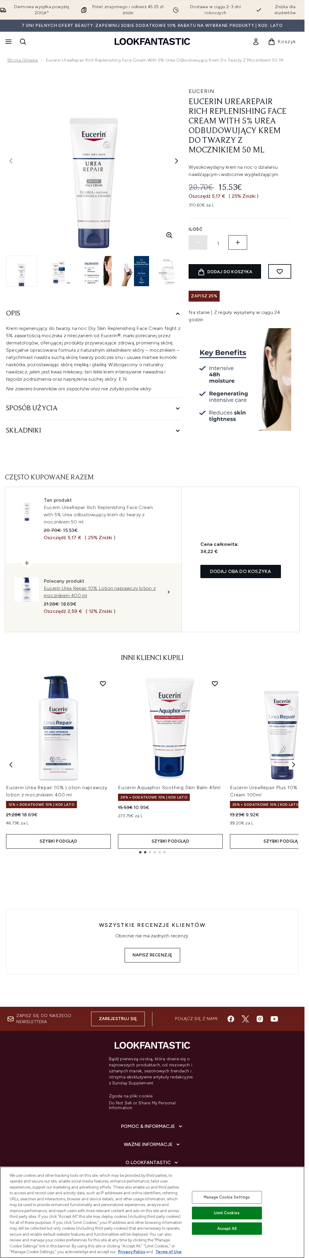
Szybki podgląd (58, 841)
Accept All (227, 1228)
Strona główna (22, 60)
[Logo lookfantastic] (152, 41)
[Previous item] (11, 765)
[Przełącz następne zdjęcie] (176, 161)
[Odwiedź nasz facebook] (231, 1019)
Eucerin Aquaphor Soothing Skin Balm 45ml (169, 787)
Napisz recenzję (152, 955)
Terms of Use (168, 1252)
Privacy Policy (131, 1252)
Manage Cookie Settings (227, 1197)
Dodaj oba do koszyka (240, 571)
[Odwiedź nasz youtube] (274, 1019)
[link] (256, 42)
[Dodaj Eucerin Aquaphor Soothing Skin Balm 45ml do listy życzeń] (215, 683)
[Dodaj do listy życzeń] (279, 271)
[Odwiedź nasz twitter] (245, 1019)
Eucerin (201, 91)
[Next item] (293, 765)
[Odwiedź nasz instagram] (260, 1019)
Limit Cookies (227, 1213)
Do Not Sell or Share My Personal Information (142, 1105)
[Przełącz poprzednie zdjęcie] (11, 161)
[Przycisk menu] (8, 42)
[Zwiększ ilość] (237, 242)
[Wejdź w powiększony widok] (169, 235)
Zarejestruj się (118, 1018)
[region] (152, 1212)
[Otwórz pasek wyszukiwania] (23, 42)
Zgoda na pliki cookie (131, 1096)
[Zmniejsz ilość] (198, 242)
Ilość (196, 229)
